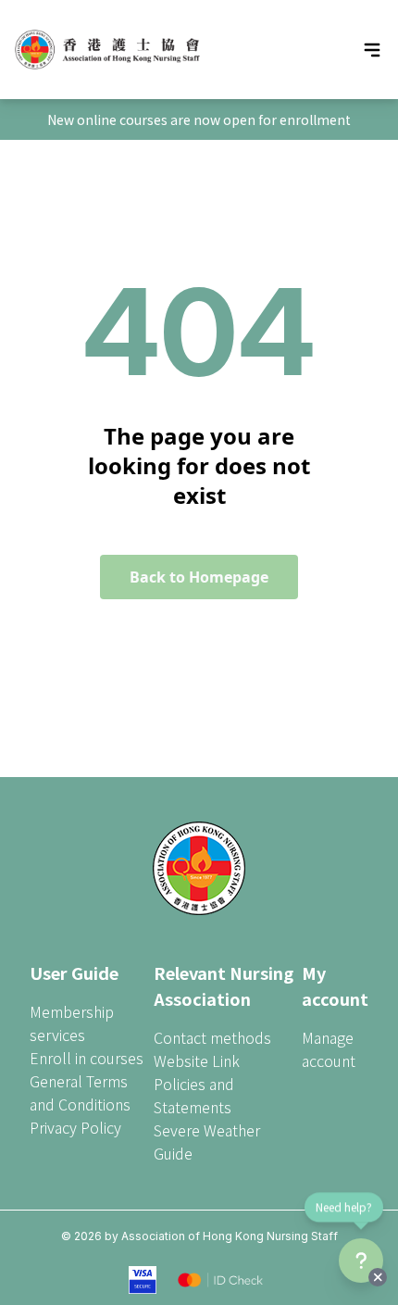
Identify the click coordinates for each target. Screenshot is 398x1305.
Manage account (328, 1049)
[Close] (377, 1277)
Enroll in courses (86, 1058)
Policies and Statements (194, 1095)
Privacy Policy (75, 1127)
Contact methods (212, 1037)
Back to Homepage (199, 577)
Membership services (72, 1023)
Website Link (197, 1060)
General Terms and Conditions (80, 1092)
